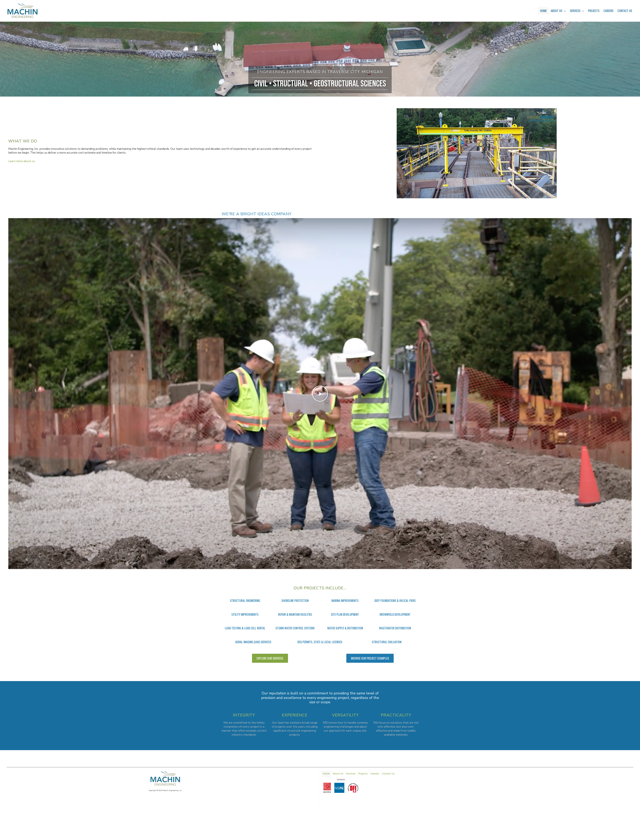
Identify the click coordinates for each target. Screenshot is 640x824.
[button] (320, 393)
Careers (609, 11)
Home (543, 11)
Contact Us (625, 11)
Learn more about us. (21, 161)
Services (575, 11)
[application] (564, 11)
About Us (556, 11)
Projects (594, 11)
